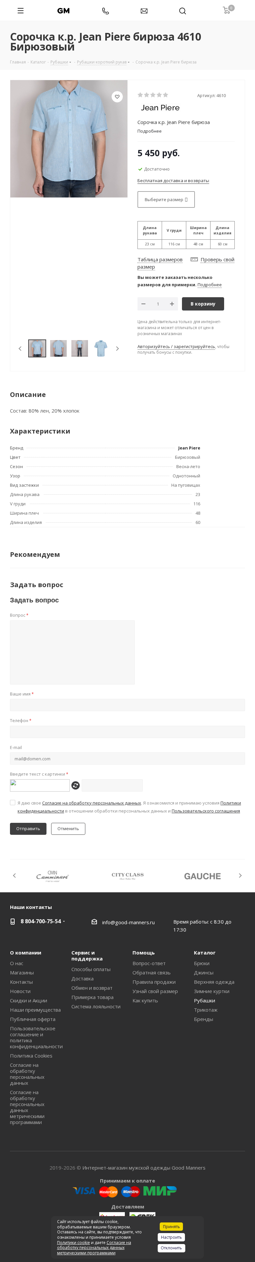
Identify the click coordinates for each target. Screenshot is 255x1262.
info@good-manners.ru (128, 922)
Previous (20, 348)
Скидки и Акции (28, 1000)
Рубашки (204, 1000)
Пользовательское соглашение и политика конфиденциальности (36, 1037)
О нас (16, 963)
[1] (140, 95)
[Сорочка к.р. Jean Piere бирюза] (69, 138)
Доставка (82, 978)
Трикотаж (205, 1009)
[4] (159, 95)
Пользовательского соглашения (206, 811)
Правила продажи (154, 981)
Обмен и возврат (92, 987)
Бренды (203, 1019)
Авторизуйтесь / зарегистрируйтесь (176, 346)
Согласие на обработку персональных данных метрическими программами (27, 1107)
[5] (166, 95)
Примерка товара (92, 997)
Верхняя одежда (214, 981)
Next (117, 348)
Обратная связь (151, 972)
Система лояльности (96, 1006)
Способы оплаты (91, 969)
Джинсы (203, 972)
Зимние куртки (211, 991)
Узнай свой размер (155, 991)
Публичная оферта (32, 1019)
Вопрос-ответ (149, 963)
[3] (153, 95)
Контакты (21, 981)
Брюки (202, 963)
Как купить (145, 1000)
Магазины (22, 972)
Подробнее (210, 285)
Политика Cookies (31, 1055)
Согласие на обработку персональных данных (91, 803)
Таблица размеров (160, 259)
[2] (147, 95)
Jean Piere (189, 448)
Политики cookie (73, 1242)
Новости (20, 991)
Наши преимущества (35, 1009)
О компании (25, 952)
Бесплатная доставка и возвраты (173, 181)
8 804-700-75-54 (41, 921)
